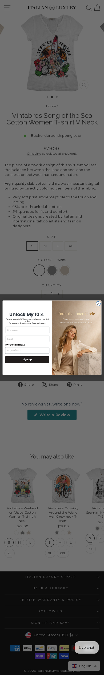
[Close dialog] (98, 303)
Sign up (27, 359)
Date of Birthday (15, 344)
